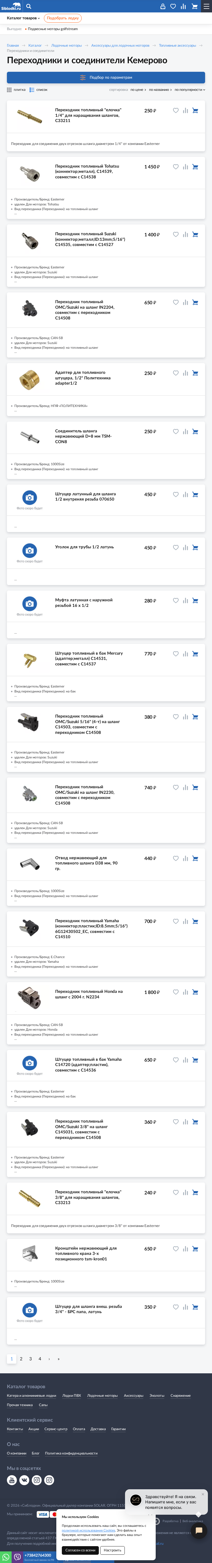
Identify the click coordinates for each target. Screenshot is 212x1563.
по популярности (188, 90)
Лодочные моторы (66, 45)
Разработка (170, 1521)
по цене (137, 90)
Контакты (15, 1429)
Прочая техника (20, 1405)
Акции (33, 1429)
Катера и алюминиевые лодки (31, 1396)
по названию (159, 90)
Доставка (98, 1429)
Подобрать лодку (63, 18)
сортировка (118, 90)
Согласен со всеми (80, 1550)
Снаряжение (181, 1396)
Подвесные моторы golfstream (53, 29)
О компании (16, 1453)
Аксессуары (133, 1396)
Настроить (112, 1550)
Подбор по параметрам (111, 78)
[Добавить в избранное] (176, 110)
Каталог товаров (22, 18)
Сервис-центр (55, 1429)
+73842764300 (38, 1555)
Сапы (43, 1405)
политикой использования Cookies (88, 1530)
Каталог (35, 45)
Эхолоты (157, 1396)
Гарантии (118, 1429)
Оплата (79, 1429)
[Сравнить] (185, 110)
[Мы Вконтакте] (24, 1480)
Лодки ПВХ (71, 1396)
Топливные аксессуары (177, 45)
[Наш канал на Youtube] (12, 1480)
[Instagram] (37, 1480)
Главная (13, 45)
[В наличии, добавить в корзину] (195, 110)
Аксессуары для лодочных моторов (120, 45)
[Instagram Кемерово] (49, 1480)
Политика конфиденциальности (71, 1453)
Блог (35, 1453)
